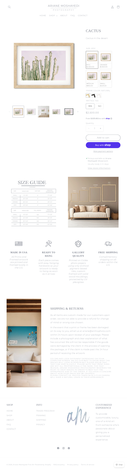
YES (90, 105)
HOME (10, 411)
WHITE (99, 95)
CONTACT (11, 429)
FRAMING (41, 415)
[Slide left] (9, 111)
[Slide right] (78, 111)
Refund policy (59, 465)
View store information (99, 168)
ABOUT (10, 420)
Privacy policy (72, 465)
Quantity (90, 123)
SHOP (10, 415)
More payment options (103, 151)
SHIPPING (41, 420)
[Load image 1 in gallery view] (18, 111)
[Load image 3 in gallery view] (43, 111)
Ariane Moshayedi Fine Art (23, 465)
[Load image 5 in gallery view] (68, 111)
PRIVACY (40, 424)
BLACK (93, 95)
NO (99, 105)
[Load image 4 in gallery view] (56, 111)
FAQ (9, 424)
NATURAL (88, 95)
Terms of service (87, 465)
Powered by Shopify (43, 465)
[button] (9, 7)
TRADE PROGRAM (45, 411)
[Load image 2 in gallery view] (31, 111)
